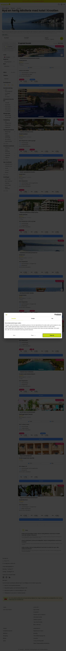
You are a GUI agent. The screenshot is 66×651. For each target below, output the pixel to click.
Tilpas (32, 335)
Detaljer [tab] (33, 318)
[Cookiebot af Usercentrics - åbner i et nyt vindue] (55, 315)
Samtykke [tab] (13, 318)
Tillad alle (52, 335)
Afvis (14, 335)
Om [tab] (52, 318)
